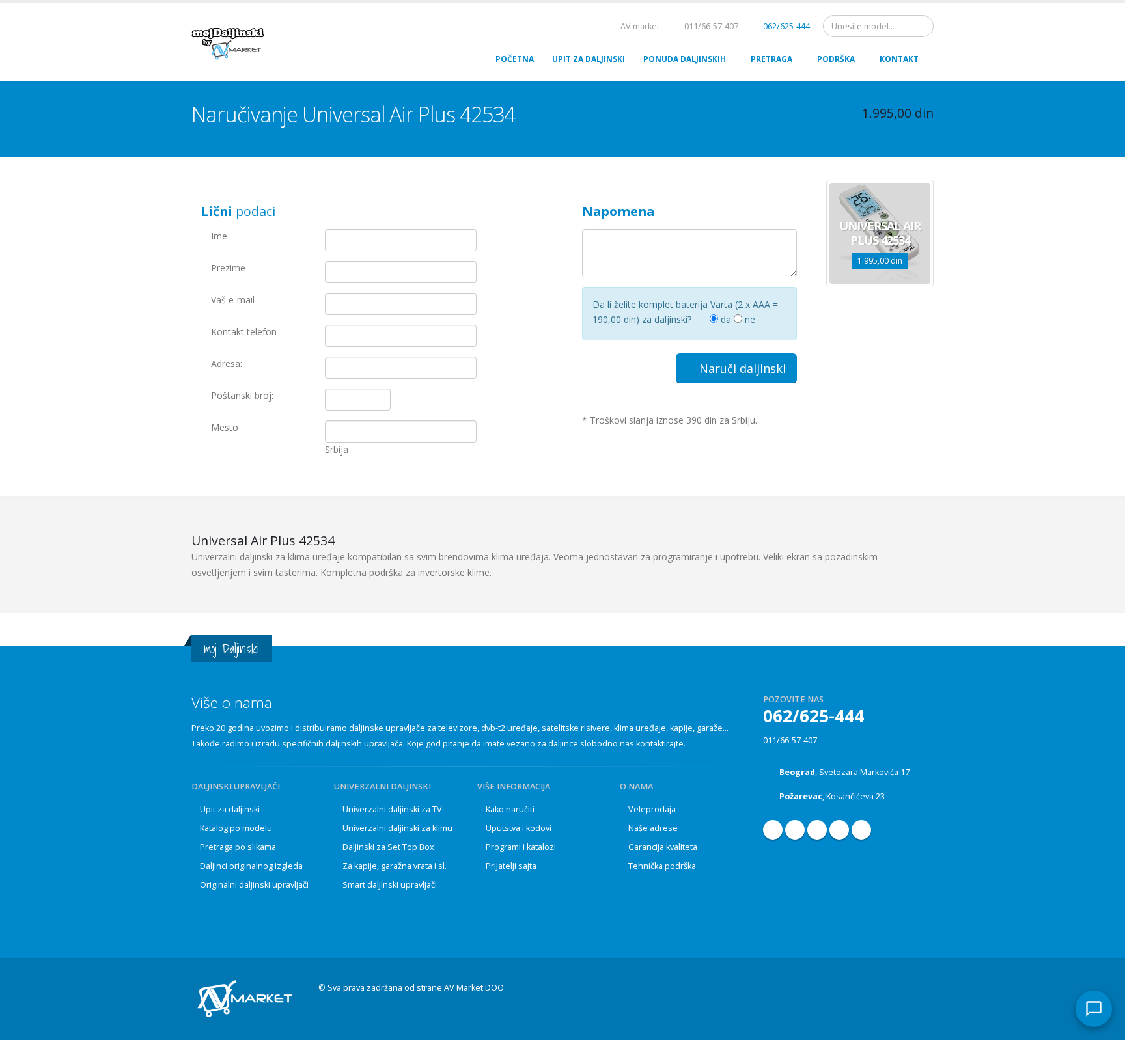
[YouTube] (795, 830)
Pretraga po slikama (238, 847)
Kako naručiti (510, 809)
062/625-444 (785, 26)
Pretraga (771, 58)
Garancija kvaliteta (662, 847)
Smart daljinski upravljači (389, 884)
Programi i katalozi (521, 847)
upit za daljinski (588, 58)
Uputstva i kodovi (518, 828)
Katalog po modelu (236, 828)
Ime (219, 236)
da (724, 319)
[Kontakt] (1094, 1009)
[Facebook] (773, 830)
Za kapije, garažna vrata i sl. (394, 865)
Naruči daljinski (741, 368)
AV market (639, 26)
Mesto (224, 427)
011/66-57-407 (790, 740)
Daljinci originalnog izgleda (251, 865)
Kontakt (899, 58)
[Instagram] (817, 830)
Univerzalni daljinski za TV (392, 809)
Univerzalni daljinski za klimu (397, 828)
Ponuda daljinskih (684, 58)
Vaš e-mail (233, 300)
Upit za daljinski (230, 809)
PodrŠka (836, 58)
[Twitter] (861, 830)
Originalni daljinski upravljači (254, 884)
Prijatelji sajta (511, 865)
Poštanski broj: (242, 395)
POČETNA (514, 58)
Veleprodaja (652, 809)
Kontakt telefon (244, 331)
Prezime (228, 268)
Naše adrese (653, 828)
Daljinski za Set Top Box (388, 847)
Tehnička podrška (662, 865)
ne (748, 319)
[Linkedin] (839, 830)
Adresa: (226, 363)
